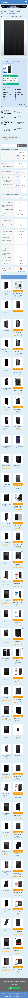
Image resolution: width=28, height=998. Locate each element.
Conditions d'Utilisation (6, 993)
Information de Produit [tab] (10, 146)
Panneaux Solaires (5, 17)
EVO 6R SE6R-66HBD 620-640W (14, 62)
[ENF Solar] (4, 2)
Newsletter (16, 994)
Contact (11, 994)
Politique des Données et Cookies (19, 993)
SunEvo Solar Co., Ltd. (8, 63)
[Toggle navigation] (26, 1)
